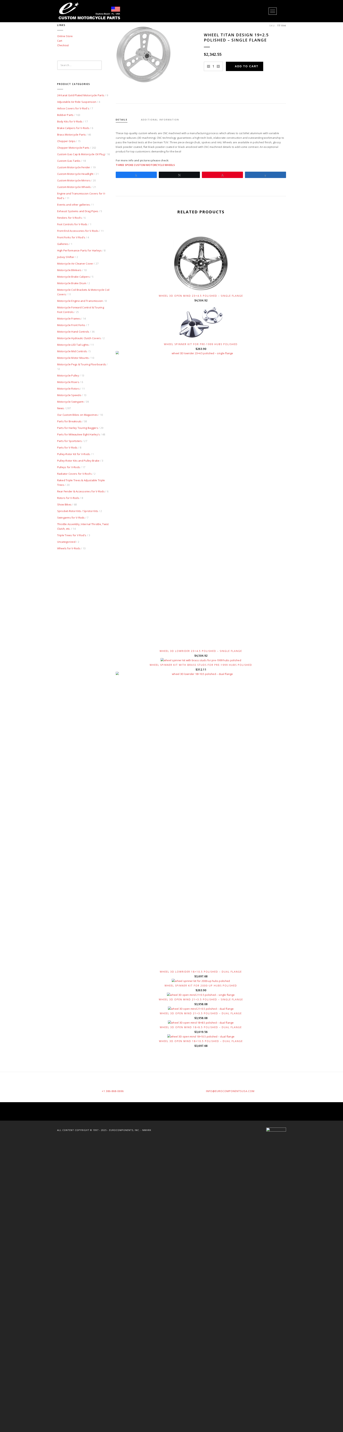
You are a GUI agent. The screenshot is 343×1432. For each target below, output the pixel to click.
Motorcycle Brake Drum (71, 283)
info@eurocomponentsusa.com (230, 1091)
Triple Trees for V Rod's (71, 535)
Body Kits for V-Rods (70, 121)
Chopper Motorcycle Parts (73, 147)
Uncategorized (66, 542)
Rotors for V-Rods (68, 498)
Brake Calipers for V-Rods (73, 128)
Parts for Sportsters (69, 441)
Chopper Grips (66, 141)
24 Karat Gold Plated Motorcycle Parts (80, 95)
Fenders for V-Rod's (69, 217)
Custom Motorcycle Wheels (74, 187)
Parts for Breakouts (69, 421)
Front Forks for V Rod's (71, 237)
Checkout (63, 45)
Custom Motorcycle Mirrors (74, 180)
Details (121, 119)
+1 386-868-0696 (113, 1091)
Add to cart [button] (202, 285)
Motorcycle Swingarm (70, 401)
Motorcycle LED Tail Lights (73, 344)
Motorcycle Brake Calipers (73, 276)
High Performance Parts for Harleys (79, 250)
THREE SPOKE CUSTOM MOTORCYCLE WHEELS (145, 165)
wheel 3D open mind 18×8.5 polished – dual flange (201, 1027)
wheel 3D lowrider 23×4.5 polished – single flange (201, 651)
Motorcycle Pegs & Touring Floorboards (81, 364)
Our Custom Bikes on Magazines (77, 415)
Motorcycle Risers (68, 382)
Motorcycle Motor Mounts (73, 358)
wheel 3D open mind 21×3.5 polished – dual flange (201, 1013)
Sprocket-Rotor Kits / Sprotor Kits (77, 511)
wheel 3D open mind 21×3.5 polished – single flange (201, 999)
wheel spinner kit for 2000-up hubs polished (201, 985)
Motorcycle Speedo (69, 395)
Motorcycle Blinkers (69, 270)
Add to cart (246, 66)
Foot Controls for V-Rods (72, 224)
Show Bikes (64, 504)
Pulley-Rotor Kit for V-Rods (73, 454)
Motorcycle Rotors (68, 388)
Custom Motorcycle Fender (73, 167)
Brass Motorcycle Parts (71, 134)
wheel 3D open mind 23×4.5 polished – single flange (201, 295)
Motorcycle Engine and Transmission (80, 301)
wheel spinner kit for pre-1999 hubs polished (201, 344)
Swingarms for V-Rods (71, 517)
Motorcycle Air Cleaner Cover (75, 263)
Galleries (62, 244)
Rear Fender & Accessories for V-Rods (81, 491)
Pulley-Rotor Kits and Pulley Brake (78, 460)
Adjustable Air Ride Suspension (76, 102)
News (60, 408)
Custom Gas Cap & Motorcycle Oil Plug (81, 154)
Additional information (160, 119)
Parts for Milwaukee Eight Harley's (78, 434)
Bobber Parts (65, 115)
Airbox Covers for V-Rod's (73, 108)
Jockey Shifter (65, 257)
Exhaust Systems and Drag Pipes (77, 211)
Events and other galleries (73, 204)
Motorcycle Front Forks (71, 325)
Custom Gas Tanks (69, 161)
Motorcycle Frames (69, 318)
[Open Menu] (273, 11)
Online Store (65, 36)
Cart (59, 40)
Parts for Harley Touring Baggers (77, 428)
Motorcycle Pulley (68, 375)
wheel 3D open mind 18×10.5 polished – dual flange (201, 1041)
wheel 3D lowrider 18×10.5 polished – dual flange (201, 971)
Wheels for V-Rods (68, 548)
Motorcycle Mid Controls (72, 351)
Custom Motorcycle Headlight (75, 174)
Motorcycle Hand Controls (73, 331)
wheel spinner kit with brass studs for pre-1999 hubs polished (201, 665)
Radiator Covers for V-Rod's (74, 473)
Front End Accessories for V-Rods (77, 231)
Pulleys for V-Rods (68, 467)
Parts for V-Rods (67, 447)
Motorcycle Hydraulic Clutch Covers (79, 338)
